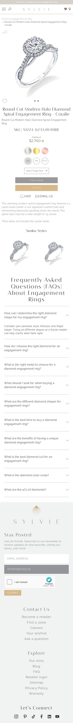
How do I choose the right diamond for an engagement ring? (32, 348)
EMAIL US (46, 196)
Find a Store (36, 180)
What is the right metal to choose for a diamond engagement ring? (30, 366)
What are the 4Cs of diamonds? (25, 489)
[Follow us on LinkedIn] (49, 716)
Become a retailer (36, 617)
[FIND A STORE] (69, 9)
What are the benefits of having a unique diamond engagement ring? (31, 440)
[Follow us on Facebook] (41, 716)
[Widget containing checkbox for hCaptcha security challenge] (30, 581)
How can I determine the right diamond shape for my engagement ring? (30, 315)
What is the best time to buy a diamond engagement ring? (30, 422)
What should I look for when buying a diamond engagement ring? (29, 385)
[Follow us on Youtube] (57, 716)
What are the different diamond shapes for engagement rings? (32, 403)
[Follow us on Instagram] (16, 716)
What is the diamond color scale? (26, 475)
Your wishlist (36, 633)
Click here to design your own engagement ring (36, 2)
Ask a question (36, 638)
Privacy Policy (36, 688)
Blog (36, 666)
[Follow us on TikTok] (33, 716)
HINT (27, 196)
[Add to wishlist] (65, 9)
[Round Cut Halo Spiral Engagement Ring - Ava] (19, 254)
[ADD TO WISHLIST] (5, 101)
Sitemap (36, 682)
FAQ (36, 671)
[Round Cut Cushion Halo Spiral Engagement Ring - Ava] (53, 254)
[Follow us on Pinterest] (25, 716)
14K (28, 161)
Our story (36, 660)
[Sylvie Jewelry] (36, 9)
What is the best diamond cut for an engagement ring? (28, 458)
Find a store (36, 622)
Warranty (36, 693)
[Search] (9, 9)
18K (36, 161)
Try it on (36, 188)
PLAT (45, 161)
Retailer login (37, 677)
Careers (36, 628)
